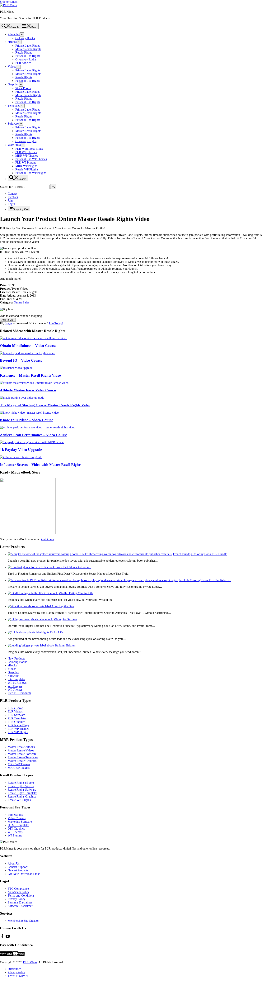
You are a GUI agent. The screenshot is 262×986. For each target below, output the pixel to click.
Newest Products (18, 870)
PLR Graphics (16, 721)
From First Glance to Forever (73, 567)
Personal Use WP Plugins (30, 172)
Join (10, 200)
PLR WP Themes (26, 152)
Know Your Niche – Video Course (26, 420)
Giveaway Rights (25, 59)
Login (11, 204)
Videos (12, 66)
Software (13, 123)
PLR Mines (30, 962)
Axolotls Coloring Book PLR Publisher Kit (205, 580)
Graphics (13, 84)
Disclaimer (14, 968)
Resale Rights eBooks (21, 782)
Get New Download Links (24, 873)
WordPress (14, 144)
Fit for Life (56, 632)
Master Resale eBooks (21, 747)
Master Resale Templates (23, 757)
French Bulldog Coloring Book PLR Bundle (200, 554)
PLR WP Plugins (25, 162)
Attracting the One (62, 606)
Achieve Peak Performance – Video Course (33, 435)
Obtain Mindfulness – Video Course (28, 346)
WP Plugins (15, 686)
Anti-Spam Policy (18, 892)
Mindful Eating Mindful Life (75, 593)
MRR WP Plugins (26, 166)
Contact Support (17, 867)
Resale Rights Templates (22, 793)
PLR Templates (17, 718)
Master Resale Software (22, 753)
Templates (14, 105)
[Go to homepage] (8, 5)
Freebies (13, 197)
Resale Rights (23, 52)
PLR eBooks (15, 708)
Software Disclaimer (20, 905)
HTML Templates (18, 825)
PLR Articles (23, 62)
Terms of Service (18, 975)
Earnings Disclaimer (20, 902)
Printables (14, 34)
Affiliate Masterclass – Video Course (28, 390)
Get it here (47, 539)
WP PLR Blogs (17, 682)
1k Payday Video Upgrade (21, 450)
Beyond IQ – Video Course (21, 360)
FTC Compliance (18, 888)
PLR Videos (15, 711)
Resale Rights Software (22, 789)
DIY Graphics (16, 828)
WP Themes (15, 689)
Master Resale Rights (28, 49)
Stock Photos (23, 88)
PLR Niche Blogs (18, 725)
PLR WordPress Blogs (29, 148)
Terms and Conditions (21, 895)
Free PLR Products (19, 693)
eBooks (12, 41)
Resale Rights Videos (21, 786)
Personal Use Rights (27, 56)
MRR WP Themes (26, 155)
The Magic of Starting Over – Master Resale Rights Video (45, 405)
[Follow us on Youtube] (7, 937)
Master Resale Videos (21, 750)
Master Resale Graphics (22, 760)
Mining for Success (65, 619)
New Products (16, 658)
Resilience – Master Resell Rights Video (30, 375)
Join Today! (56, 323)
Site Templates (16, 679)
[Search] (53, 186)
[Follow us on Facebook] (2, 937)
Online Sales (21, 302)
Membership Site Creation (23, 920)
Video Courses (17, 818)
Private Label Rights (27, 45)
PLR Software (16, 715)
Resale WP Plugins (26, 169)
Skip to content (9, 1)
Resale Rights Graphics (22, 796)
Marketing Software (20, 821)
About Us (14, 863)
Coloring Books (25, 38)
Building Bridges (65, 645)
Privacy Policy (16, 899)
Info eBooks (15, 814)
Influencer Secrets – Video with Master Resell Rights (40, 465)
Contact (12, 193)
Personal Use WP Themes (31, 159)
